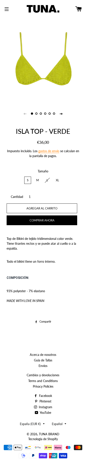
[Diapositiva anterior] (25, 113)
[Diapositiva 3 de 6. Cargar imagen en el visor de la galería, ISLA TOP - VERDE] (41, 113)
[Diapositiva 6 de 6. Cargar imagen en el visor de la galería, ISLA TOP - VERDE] (54, 113)
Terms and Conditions (43, 381)
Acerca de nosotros (43, 355)
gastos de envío (48, 151)
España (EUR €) (30, 424)
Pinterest (45, 401)
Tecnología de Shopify (43, 439)
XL (57, 180)
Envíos (43, 366)
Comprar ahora (42, 220)
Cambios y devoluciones (43, 375)
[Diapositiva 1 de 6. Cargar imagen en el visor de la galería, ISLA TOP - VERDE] (32, 113)
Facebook (45, 396)
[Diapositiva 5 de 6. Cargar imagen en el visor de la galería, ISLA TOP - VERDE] (49, 113)
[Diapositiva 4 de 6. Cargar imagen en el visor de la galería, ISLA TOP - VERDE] (45, 113)
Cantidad (17, 197)
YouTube (45, 412)
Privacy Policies (43, 386)
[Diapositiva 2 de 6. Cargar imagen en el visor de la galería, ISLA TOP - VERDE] (36, 113)
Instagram (45, 407)
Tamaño (43, 171)
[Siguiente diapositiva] (61, 113)
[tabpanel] (43, 60)
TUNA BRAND (49, 434)
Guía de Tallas (43, 360)
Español (57, 424)
